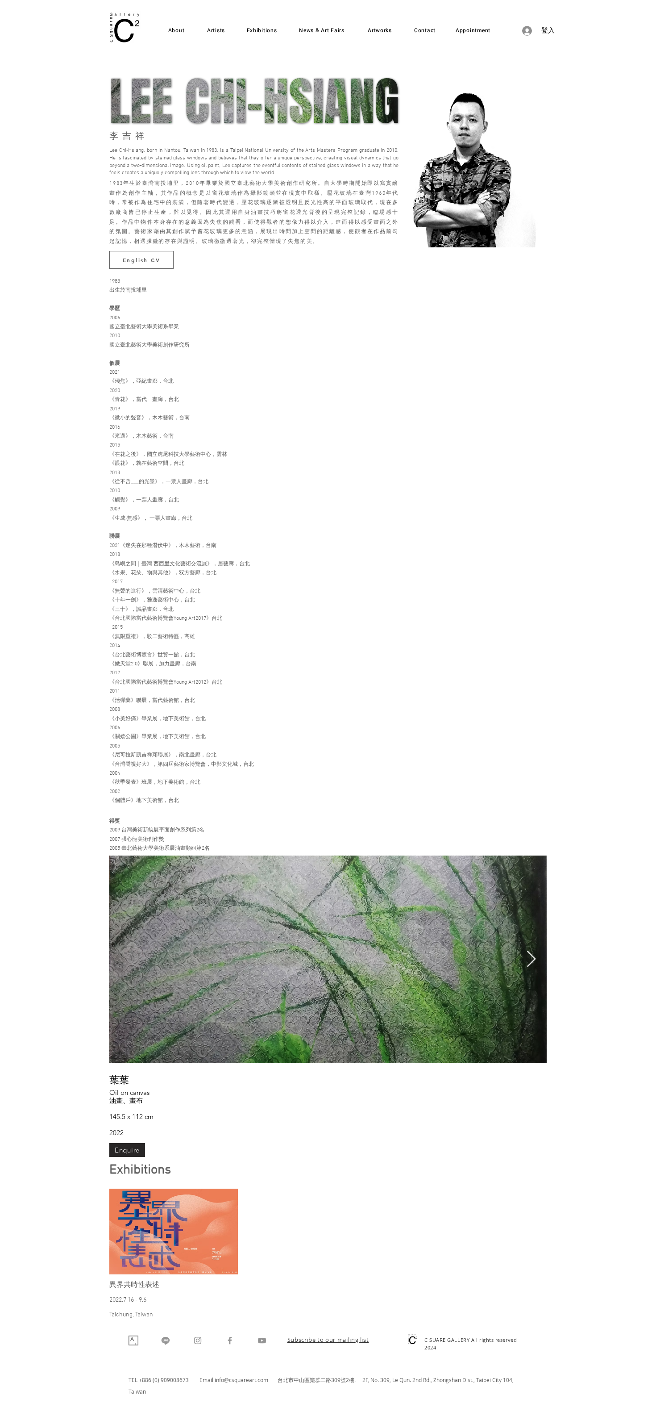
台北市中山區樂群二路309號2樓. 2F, (324, 1379)
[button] (328, 1340)
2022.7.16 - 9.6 (127, 1300)
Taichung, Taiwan (131, 1315)
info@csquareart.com (241, 1379)
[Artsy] (133, 1340)
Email (207, 1379)
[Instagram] (198, 1340)
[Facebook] (230, 1340)
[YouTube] (262, 1340)
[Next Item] (531, 959)
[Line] (165, 1340)
